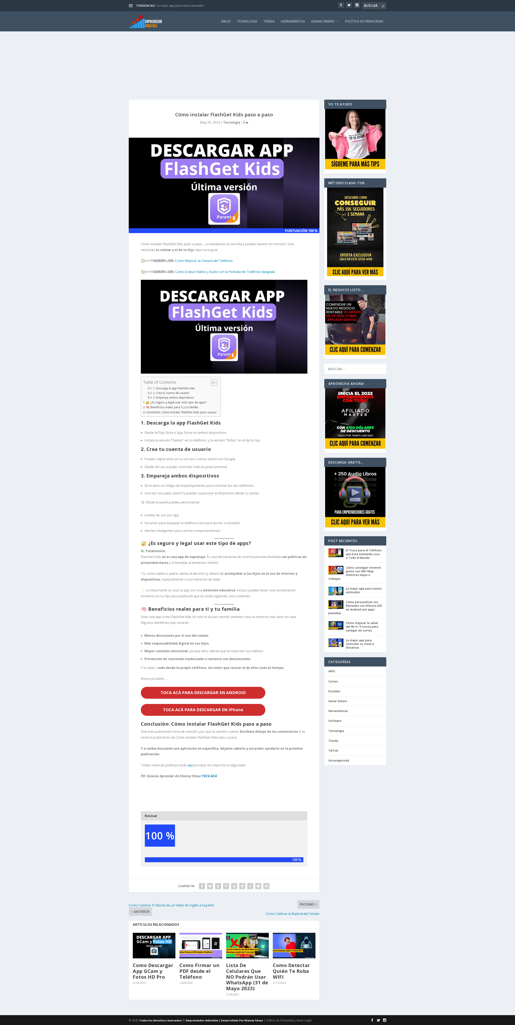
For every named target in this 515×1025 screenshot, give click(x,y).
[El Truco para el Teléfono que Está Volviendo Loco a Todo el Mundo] (335, 553)
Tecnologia (247, 22)
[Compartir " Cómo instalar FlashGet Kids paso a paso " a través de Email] (258, 886)
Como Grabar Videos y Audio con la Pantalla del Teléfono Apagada (225, 272)
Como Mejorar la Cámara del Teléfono (204, 260)
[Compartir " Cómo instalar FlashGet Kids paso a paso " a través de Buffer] (242, 886)
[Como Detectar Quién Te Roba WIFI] (294, 945)
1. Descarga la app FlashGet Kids (174, 388)
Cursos (333, 681)
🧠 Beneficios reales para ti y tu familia (172, 407)
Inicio (226, 22)
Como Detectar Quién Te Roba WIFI (291, 971)
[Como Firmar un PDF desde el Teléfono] (200, 945)
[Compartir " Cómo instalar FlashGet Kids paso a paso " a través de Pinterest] (226, 886)
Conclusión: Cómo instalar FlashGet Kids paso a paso (181, 412)
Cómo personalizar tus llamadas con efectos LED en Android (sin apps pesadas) (355, 607)
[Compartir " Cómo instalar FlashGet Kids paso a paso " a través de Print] (266, 886)
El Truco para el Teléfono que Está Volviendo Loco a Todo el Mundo (364, 553)
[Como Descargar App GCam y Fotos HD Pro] (154, 945)
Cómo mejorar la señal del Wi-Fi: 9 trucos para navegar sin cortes (362, 626)
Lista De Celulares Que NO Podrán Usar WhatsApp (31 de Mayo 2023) (247, 977)
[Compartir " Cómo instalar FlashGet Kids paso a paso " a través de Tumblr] (218, 886)
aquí (190, 765)
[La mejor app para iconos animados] (335, 591)
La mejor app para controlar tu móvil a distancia (360, 643)
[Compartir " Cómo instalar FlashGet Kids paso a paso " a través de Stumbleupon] (250, 886)
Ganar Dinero (323, 22)
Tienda (269, 22)
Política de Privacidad (364, 22)
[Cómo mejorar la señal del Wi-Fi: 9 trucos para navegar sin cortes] (335, 625)
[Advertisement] (257, 61)
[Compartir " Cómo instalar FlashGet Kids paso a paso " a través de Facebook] (202, 886)
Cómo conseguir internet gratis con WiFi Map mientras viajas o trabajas (354, 573)
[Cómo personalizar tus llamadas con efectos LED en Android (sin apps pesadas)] (335, 605)
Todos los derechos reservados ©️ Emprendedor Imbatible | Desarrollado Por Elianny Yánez (201, 1020)
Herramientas (293, 22)
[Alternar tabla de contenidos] (211, 382)
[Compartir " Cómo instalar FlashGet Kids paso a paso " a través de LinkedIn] (234, 886)
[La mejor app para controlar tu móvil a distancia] (335, 643)
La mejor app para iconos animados (180, 5)
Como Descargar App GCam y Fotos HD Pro (153, 971)
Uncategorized (338, 760)
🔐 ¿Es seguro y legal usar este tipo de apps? (176, 402)
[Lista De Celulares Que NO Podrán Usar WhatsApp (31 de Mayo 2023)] (247, 945)
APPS (331, 671)
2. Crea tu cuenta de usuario (171, 393)
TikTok (333, 750)
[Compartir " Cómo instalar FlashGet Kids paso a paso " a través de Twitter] (210, 886)
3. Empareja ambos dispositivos (173, 397)
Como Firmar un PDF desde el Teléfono (199, 971)
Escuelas (334, 691)
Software (334, 721)
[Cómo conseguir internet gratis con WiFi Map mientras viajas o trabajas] (335, 570)
